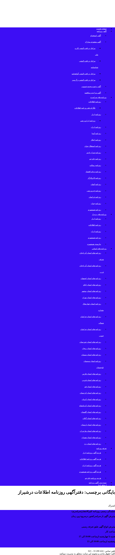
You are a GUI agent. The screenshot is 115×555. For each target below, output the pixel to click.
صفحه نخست (101, 29)
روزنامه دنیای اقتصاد (93, 172)
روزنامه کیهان (96, 184)
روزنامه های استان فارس (91, 374)
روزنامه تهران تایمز (93, 153)
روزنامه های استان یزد (92, 444)
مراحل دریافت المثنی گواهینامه (83, 74)
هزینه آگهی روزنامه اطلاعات (90, 459)
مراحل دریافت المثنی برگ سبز (83, 80)
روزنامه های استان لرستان (91, 425)
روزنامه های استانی (99, 249)
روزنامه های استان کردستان (90, 393)
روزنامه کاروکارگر (94, 178)
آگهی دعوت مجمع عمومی (91, 86)
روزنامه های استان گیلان (92, 418)
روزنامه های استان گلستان (91, 412)
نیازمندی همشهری (94, 244)
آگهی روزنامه (102, 31)
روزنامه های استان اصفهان (91, 278)
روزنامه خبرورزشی (94, 191)
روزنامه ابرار (96, 114)
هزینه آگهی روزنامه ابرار (92, 453)
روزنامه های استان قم (92, 387)
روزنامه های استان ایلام (92, 285)
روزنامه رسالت (95, 165)
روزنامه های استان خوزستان (90, 342)
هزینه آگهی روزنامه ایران (91, 465)
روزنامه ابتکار (96, 140)
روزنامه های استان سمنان (91, 355)
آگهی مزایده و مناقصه (93, 93)
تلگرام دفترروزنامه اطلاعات (84, 108)
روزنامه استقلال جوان (92, 146)
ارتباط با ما (102, 485)
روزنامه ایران (96, 127)
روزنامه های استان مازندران (90, 431)
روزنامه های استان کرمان (91, 399)
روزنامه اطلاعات (94, 102)
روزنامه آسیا (96, 133)
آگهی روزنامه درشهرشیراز (96, 499)
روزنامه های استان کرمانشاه (90, 406)
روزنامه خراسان (95, 197)
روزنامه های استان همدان (91, 437)
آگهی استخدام (95, 36)
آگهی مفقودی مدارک (93, 42)
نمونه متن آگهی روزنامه (98, 483)
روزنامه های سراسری (98, 97)
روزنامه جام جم (95, 159)
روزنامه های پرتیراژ (99, 214)
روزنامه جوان (96, 203)
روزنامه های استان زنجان (91, 348)
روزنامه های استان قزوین (91, 380)
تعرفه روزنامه (101, 448)
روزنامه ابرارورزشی (87, 121)
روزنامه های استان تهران (91, 298)
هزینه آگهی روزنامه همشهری (90, 472)
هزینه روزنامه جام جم (93, 478)
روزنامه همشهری (94, 210)
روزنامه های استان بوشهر (91, 291)
